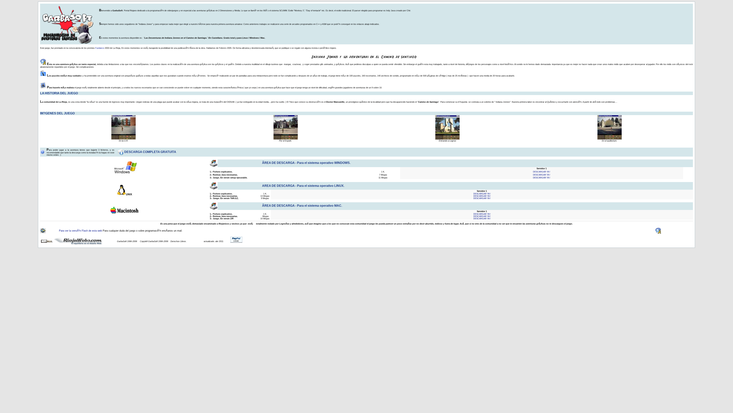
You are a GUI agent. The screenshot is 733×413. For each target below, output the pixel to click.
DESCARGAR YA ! (541, 172)
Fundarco (100, 48)
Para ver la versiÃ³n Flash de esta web (81, 230)
